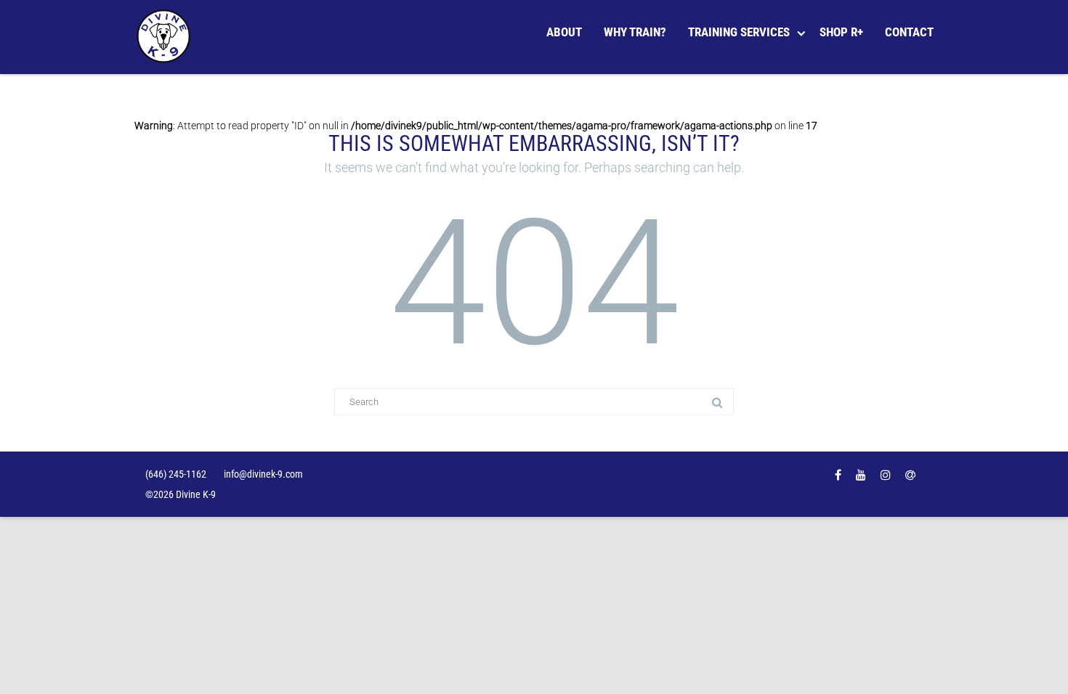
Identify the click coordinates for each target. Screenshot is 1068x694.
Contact (909, 32)
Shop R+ (841, 32)
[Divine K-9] (167, 37)
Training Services (739, 32)
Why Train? (635, 32)
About (564, 32)
